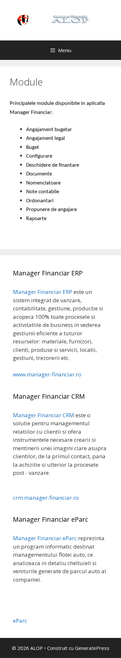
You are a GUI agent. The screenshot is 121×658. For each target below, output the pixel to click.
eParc (20, 620)
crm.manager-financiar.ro (46, 497)
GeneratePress (92, 648)
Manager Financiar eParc (45, 538)
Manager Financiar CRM (43, 415)
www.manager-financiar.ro (47, 374)
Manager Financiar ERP (42, 292)
